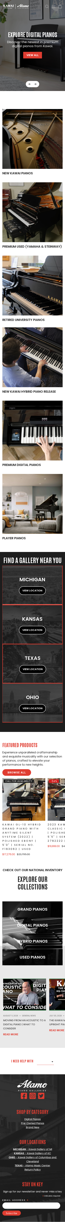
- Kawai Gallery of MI (32, 1149)
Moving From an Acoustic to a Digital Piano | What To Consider (24, 1024)
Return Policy (32, 1169)
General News (29, 1015)
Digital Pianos (32, 1119)
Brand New (32, 1127)
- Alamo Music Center (32, 1165)
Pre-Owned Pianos (32, 1123)
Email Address (15, 1200)
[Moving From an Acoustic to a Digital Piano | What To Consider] (24, 995)
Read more (10, 1034)
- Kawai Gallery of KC (32, 1153)
